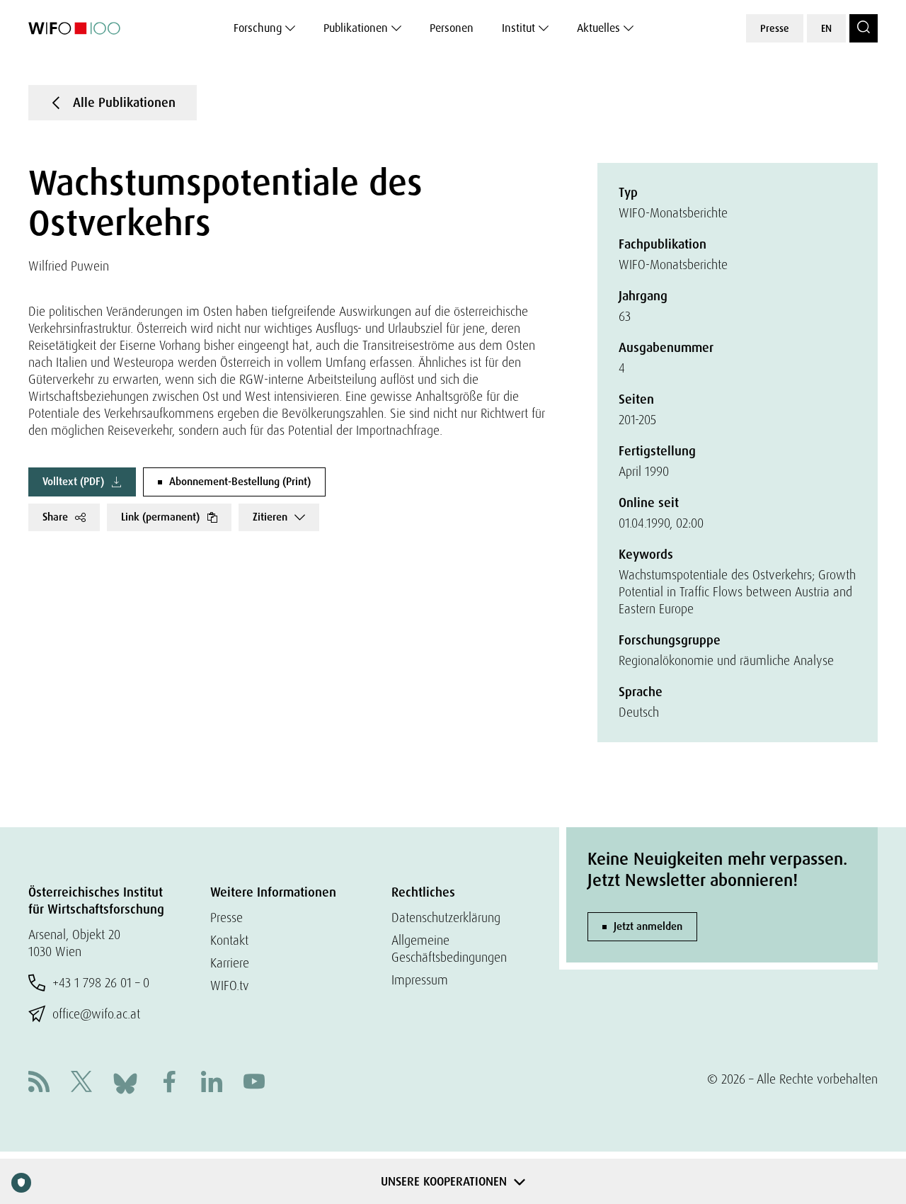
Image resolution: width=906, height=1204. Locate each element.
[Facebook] (169, 1083)
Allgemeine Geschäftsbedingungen (449, 948)
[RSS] (39, 1083)
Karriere (229, 963)
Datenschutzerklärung (445, 917)
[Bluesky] (125, 1082)
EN (826, 28)
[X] (81, 1083)
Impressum (419, 980)
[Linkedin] (211, 1083)
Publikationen (355, 28)
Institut (518, 28)
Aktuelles (598, 28)
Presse (774, 28)
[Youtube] (254, 1083)
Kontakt (229, 940)
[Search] (863, 28)
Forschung (258, 28)
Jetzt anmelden (648, 926)
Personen (452, 28)
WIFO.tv (229, 985)
